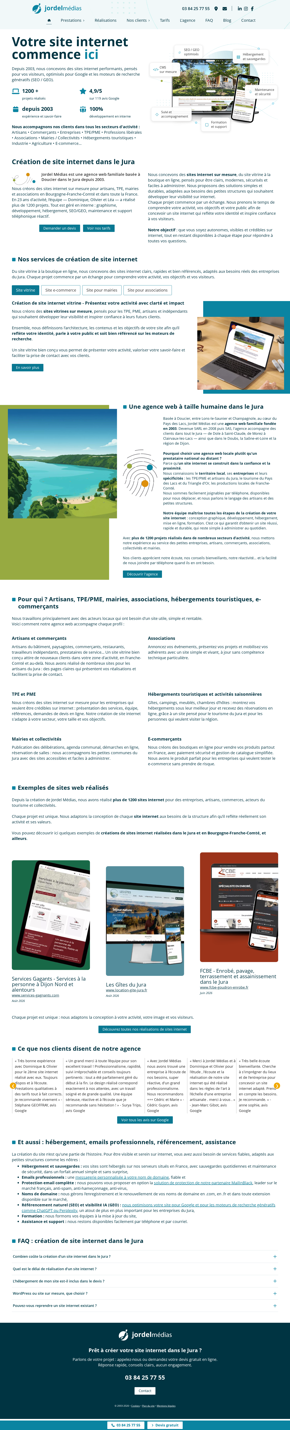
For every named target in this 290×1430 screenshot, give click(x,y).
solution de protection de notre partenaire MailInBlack (203, 1182)
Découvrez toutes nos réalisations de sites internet (145, 1029)
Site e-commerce (60, 290)
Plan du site (148, 1405)
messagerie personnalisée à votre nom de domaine (122, 1177)
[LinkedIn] (239, 8)
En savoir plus (27, 367)
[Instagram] (246, 8)
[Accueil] (49, 20)
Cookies (135, 1405)
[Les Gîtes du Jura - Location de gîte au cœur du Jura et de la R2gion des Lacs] (145, 921)
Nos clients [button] (137, 20)
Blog (227, 20)
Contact (248, 20)
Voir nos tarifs (98, 228)
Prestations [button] (71, 20)
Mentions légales (166, 1405)
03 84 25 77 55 (145, 1377)
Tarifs (165, 20)
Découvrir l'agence (142, 574)
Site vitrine (25, 290)
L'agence (187, 20)
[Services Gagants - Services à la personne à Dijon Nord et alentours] (51, 915)
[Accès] (215, 8)
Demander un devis (59, 228)
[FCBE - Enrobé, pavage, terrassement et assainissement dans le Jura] (239, 907)
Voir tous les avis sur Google (145, 1119)
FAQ (209, 20)
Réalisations (106, 20)
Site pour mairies (101, 290)
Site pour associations (148, 290)
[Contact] (224, 8)
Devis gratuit (166, 1425)
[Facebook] (252, 8)
